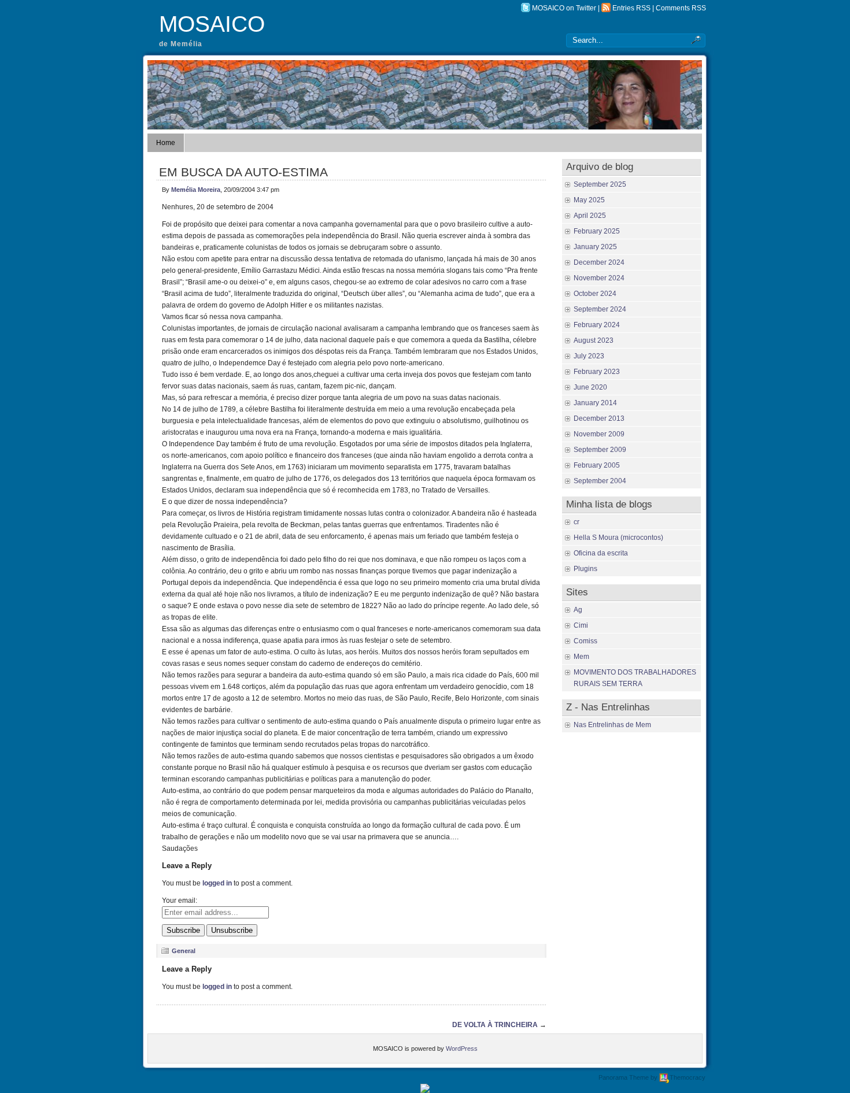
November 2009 (599, 434)
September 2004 (600, 481)
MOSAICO (212, 24)
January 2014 (595, 403)
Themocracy (687, 1077)
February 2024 (597, 325)
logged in (217, 883)
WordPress (462, 1048)
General (183, 950)
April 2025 (590, 216)
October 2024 (595, 294)
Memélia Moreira (195, 189)
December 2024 (599, 262)
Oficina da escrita (601, 553)
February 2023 (597, 372)
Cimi (581, 625)
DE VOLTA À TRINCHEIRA (495, 1025)
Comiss (585, 641)
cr (576, 522)
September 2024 (600, 309)
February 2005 (597, 465)
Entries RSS (631, 8)
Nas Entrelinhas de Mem (612, 725)
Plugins (585, 569)
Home (165, 143)
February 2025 (597, 231)
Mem (581, 657)
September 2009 (600, 450)
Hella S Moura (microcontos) (618, 537)
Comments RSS (681, 8)
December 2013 (599, 418)
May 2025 (589, 200)
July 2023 (589, 356)
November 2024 (599, 278)
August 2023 (594, 340)
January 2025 (595, 247)
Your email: (179, 900)
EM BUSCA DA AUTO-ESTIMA (243, 172)
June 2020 (590, 387)
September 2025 (600, 184)
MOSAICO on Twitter (564, 8)
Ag (578, 610)
